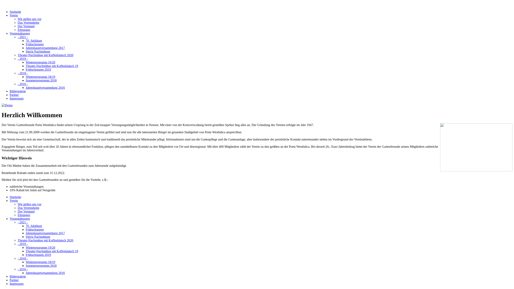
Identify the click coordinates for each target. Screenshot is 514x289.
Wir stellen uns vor (29, 19)
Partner (14, 95)
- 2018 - (23, 73)
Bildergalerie (18, 91)
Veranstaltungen (20, 33)
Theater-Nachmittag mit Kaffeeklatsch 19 (52, 66)
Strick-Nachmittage (38, 51)
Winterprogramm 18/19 (40, 76)
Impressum (16, 98)
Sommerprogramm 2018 (41, 80)
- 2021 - (23, 37)
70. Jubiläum (34, 40)
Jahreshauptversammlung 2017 (45, 48)
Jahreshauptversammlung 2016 (45, 87)
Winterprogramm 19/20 (40, 62)
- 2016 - (23, 84)
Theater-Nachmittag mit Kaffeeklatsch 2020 (45, 55)
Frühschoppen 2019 (38, 69)
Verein (14, 15)
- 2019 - (23, 58)
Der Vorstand (26, 26)
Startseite (15, 11)
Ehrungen (24, 30)
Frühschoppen (35, 44)
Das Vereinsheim (28, 22)
